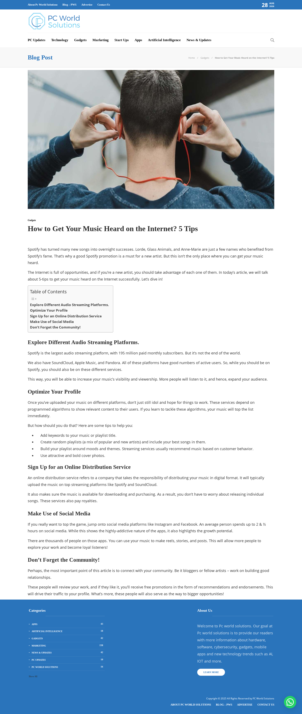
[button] (290, 702)
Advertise (86, 4)
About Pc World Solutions (43, 4)
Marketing (100, 40)
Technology (59, 40)
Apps (138, 40)
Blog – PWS (69, 4)
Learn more (211, 672)
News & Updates (199, 40)
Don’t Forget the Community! (55, 327)
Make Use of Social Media (52, 321)
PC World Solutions (67, 666)
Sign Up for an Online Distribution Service (66, 316)
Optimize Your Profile (49, 310)
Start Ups (121, 40)
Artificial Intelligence (164, 40)
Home (191, 57)
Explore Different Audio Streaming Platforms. (69, 304)
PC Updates (36, 40)
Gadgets (80, 40)
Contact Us (103, 4)
